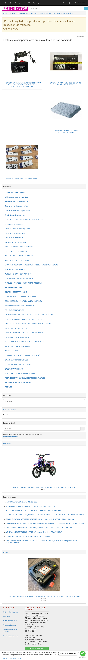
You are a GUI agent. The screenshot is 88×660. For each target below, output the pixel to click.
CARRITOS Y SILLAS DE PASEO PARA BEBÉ (20, 296)
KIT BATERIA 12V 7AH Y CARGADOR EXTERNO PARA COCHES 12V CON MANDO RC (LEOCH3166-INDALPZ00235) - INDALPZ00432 (22, 84)
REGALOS (8, 387)
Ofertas (5, 552)
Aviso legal (6, 616)
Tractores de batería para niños (15, 242)
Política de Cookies (9, 625)
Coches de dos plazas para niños (16, 206)
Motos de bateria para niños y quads (17, 229)
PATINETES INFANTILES (13, 287)
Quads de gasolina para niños (15, 215)
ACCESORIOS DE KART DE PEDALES (18, 364)
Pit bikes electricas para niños (15, 233)
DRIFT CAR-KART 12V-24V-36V (16, 251)
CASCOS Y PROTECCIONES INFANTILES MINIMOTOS (24, 219)
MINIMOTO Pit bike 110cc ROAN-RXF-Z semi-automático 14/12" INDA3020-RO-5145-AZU (44, 487)
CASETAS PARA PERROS (14, 369)
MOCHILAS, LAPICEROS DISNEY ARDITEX (20, 373)
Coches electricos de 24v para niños (17, 210)
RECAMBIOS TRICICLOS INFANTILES (18, 382)
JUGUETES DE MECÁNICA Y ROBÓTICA (19, 256)
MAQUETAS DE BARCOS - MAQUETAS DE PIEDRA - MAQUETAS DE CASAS (31, 265)
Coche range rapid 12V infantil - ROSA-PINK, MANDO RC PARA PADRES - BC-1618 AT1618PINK (39, 528)
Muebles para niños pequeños (15, 269)
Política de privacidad (10, 621)
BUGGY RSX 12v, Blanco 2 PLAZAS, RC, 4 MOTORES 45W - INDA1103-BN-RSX (33, 510)
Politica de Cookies (15, 658)
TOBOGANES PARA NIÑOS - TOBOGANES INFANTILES (24, 342)
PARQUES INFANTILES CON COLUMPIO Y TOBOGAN (23, 283)
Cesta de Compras (9, 410)
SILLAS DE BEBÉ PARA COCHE (16, 292)
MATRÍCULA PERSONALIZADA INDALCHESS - (22, 178)
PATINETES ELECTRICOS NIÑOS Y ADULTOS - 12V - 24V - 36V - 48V (29, 315)
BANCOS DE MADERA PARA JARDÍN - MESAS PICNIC (23, 319)
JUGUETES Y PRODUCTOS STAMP (17, 260)
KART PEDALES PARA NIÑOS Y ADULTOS (19, 305)
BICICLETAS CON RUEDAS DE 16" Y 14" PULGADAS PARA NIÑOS (28, 324)
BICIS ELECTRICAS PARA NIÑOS (16, 201)
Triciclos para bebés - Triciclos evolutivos (19, 247)
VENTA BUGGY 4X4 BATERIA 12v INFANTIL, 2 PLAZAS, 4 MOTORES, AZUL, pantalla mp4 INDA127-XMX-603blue (45, 523)
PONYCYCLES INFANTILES (14, 310)
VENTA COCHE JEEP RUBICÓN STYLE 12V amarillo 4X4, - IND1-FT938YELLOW (34, 532)
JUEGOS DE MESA (11, 351)
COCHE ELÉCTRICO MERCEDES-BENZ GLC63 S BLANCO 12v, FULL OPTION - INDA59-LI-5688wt (40, 519)
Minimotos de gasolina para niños (16, 197)
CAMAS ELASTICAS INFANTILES (16, 360)
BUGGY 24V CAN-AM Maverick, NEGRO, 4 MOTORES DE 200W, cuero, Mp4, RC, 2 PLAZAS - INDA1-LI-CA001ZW (45, 515)
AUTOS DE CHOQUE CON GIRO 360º (18, 274)
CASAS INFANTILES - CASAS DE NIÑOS (19, 278)
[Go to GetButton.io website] (82, 657)
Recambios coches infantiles (14, 238)
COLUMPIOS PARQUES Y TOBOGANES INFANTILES (23, 301)
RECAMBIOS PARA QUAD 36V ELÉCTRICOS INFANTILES (25, 378)
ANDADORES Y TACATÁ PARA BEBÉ (17, 346)
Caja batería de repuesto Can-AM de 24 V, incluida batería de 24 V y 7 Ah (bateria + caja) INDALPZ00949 (44, 596)
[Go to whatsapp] (83, 653)
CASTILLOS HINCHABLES (14, 224)
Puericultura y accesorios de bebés (17, 337)
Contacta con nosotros (10, 636)
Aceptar (5, 658)
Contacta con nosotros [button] (37, 649)
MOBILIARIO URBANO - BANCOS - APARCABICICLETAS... (25, 333)
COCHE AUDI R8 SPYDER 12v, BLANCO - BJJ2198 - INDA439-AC (28, 536)
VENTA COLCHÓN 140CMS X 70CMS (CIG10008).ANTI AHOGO (66, 131)
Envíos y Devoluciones (10, 612)
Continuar (81, 36)
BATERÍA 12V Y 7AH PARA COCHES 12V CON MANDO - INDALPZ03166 (66, 84)
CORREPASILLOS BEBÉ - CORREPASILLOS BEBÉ (22, 355)
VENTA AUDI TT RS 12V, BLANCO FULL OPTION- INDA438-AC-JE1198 (30, 506)
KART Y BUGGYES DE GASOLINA (16, 328)
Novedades (7, 443)
